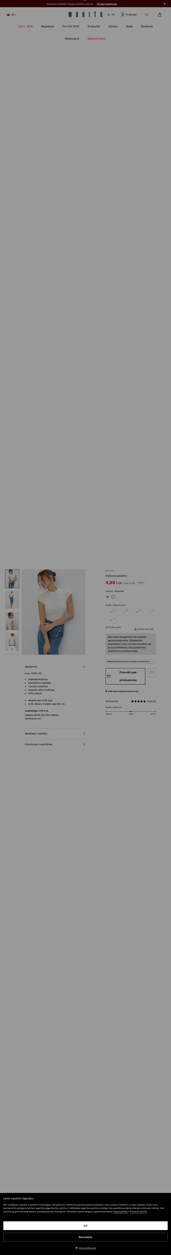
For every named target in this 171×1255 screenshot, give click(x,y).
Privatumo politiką (138, 1211)
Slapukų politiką (120, 1211)
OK (85, 1226)
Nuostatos (85, 1237)
